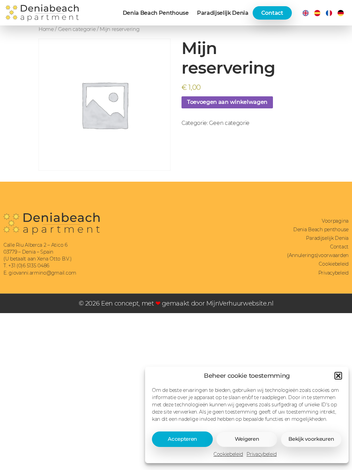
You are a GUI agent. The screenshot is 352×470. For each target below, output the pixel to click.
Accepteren (182, 439)
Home (46, 29)
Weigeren (247, 439)
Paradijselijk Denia (223, 13)
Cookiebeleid (228, 454)
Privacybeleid (261, 454)
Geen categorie (77, 29)
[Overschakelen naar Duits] (340, 13)
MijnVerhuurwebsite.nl (240, 303)
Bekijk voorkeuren (311, 439)
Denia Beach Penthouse (156, 13)
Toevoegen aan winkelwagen (227, 102)
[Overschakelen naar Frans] (329, 13)
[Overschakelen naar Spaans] (317, 13)
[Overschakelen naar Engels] (305, 13)
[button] (338, 375)
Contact (272, 13)
